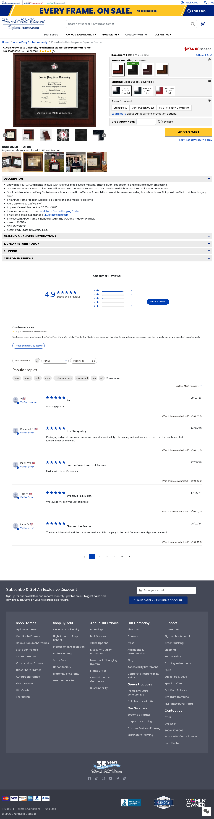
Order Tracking (174, 643)
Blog (130, 660)
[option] (118, 69)
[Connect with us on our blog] (124, 778)
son (94, 378)
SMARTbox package (56, 215)
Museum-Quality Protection (101, 651)
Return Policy (173, 656)
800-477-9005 (174, 730)
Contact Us (172, 629)
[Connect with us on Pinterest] (118, 778)
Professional (109, 34)
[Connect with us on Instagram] (103, 778)
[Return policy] (164, 802)
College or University (66, 629)
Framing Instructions (178, 663)
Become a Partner (139, 715)
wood (47, 378)
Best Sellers (23, 697)
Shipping (10, 251)
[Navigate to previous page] (84, 556)
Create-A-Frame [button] (136, 34)
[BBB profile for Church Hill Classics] (131, 802)
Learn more (119, 113)
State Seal (59, 660)
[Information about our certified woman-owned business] (196, 802)
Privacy (6, 809)
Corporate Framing (140, 721)
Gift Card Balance (176, 690)
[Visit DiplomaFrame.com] (11, 2)
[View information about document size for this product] (147, 55)
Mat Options (98, 636)
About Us (133, 629)
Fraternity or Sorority (66, 674)
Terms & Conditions (28, 809)
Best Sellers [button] (51, 34)
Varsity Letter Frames (29, 663)
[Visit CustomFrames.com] (56, 2)
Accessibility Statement (143, 667)
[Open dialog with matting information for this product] (209, 81)
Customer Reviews (18, 258)
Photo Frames (25, 683)
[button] (209, 2)
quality (27, 378)
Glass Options (99, 643)
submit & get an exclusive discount (158, 600)
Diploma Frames (26, 629)
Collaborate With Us (140, 701)
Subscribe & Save (176, 677)
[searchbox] (23, 360)
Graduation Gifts (64, 680)
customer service (63, 378)
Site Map (50, 809)
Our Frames (162, 34)
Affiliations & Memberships (136, 651)
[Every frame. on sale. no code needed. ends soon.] (107, 10)
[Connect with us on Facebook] (89, 778)
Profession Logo (63, 653)
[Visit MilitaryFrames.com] (33, 2)
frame (17, 378)
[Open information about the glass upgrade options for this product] (209, 100)
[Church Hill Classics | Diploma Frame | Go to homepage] (23, 24)
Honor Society (62, 667)
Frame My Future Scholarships (138, 692)
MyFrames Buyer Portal (179, 704)
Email (168, 717)
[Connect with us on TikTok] (96, 778)
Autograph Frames (28, 677)
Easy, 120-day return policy (195, 140)
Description (13, 179)
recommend (82, 378)
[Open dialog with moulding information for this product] (209, 59)
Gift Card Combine (177, 697)
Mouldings (96, 629)
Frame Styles (98, 671)
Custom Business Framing (144, 728)
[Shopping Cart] (202, 24)
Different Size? (204, 55)
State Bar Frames (27, 650)
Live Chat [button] (170, 724)
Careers (133, 636)
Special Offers (174, 683)
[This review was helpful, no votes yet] (192, 416)
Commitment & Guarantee (100, 679)
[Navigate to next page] (130, 556)
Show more (113, 378)
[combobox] (55, 361)
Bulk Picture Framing (140, 735)
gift (101, 378)
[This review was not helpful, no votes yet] (198, 416)
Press (131, 643)
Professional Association (69, 647)
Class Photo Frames (28, 670)
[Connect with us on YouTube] (110, 778)
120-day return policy (21, 244)
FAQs (168, 670)
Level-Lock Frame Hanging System (60, 211)
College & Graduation (80, 34)
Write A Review (158, 301)
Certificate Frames (28, 636)
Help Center (172, 743)
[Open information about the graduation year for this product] (159, 121)
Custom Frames (26, 656)
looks (37, 378)
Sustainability (99, 688)
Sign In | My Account (177, 636)
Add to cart (188, 132)
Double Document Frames (32, 643)
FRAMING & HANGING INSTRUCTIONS (30, 236)
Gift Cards (22, 690)
